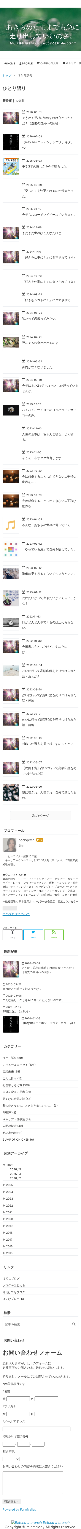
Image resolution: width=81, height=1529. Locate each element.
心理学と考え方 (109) (16, 1085)
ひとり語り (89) (13, 1057)
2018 (9, 1232)
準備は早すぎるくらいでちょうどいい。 (49, 573)
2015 (9, 1253)
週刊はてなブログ (14, 1292)
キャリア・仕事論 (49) (17, 1119)
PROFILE (27, 63)
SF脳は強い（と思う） (17, 1011)
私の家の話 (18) (12, 1133)
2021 (9, 1212)
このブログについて (16, 914)
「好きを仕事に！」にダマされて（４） (49, 257)
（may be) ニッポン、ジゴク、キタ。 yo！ (48, 1023)
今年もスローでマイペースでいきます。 (49, 214)
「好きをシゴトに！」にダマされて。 (47, 300)
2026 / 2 (15, 1178)
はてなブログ (11, 1278)
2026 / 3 (15, 1174)
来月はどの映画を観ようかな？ (22, 988)
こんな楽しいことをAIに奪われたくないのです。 (33, 1000)
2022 (9, 1205)
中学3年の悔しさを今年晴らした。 (45, 166)
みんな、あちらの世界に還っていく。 (47, 525)
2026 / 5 (15, 1169)
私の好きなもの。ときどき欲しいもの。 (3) (30, 1105)
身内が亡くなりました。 (38, 367)
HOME (11, 63)
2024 (9, 1192)
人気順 (19, 100)
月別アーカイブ (16, 1153)
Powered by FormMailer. (19, 1509)
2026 (9, 1165)
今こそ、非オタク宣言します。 (43, 458)
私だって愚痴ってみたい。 (40, 318)
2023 (9, 1198)
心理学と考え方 (49, 63)
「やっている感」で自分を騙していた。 (49, 549)
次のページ (40, 815)
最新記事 (10, 951)
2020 (9, 1219)
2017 (9, 1239)
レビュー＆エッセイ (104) (19, 1064)
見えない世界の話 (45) (17, 1098)
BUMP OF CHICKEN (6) (18, 1139)
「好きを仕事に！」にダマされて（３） (49, 281)
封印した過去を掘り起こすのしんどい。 (49, 744)
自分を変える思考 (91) (17, 1092)
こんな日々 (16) (12, 1078)
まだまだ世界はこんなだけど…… (44, 233)
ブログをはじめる (14, 1285)
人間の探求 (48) (13, 1126)
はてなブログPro (13, 1299)
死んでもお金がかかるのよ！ (41, 343)
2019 (9, 1226)
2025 (9, 1185)
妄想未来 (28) (11, 1071)
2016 (9, 1246)
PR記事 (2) (9, 1112)
